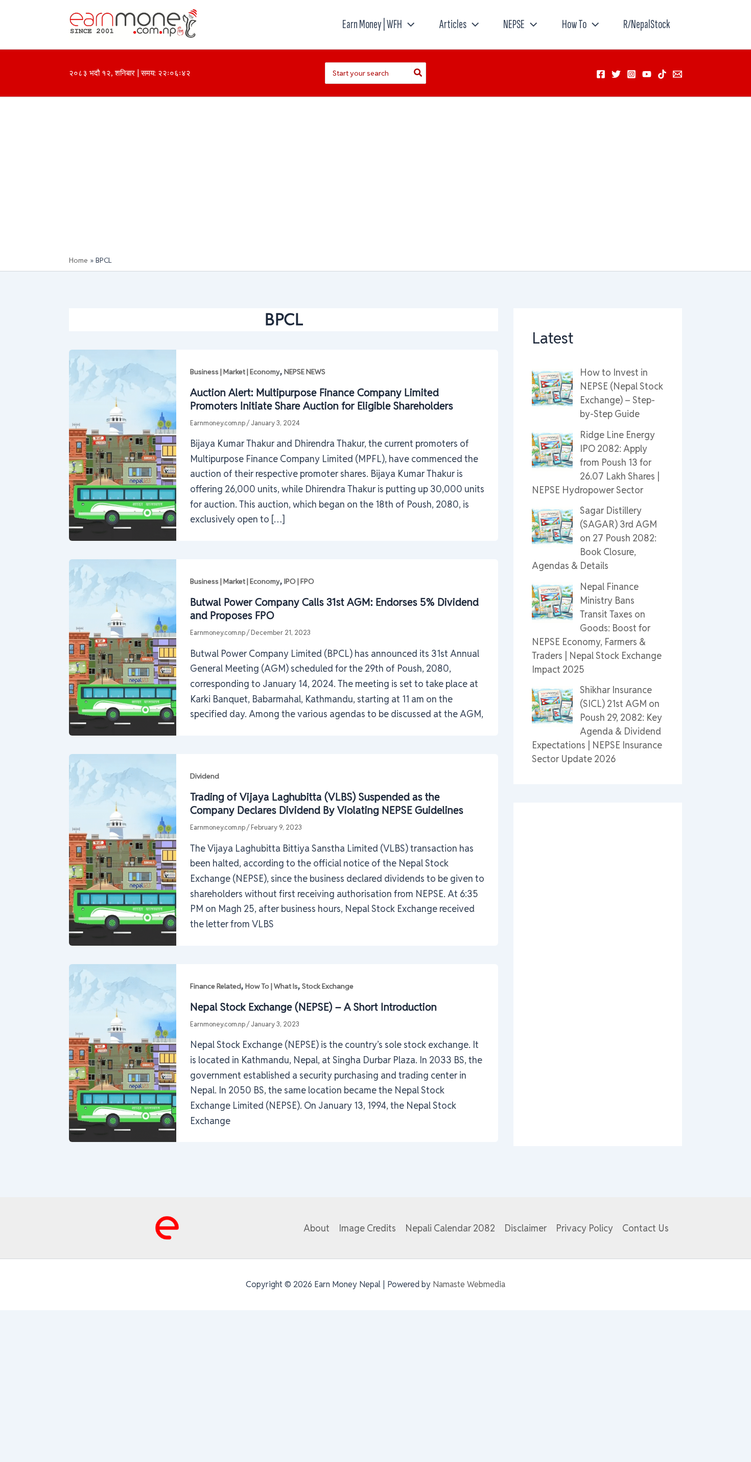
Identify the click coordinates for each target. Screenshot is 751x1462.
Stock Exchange (328, 986)
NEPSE (514, 24)
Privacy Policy (584, 1228)
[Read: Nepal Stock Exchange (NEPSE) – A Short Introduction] (122, 1052)
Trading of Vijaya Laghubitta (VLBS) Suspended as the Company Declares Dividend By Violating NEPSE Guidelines (326, 803)
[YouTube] (646, 74)
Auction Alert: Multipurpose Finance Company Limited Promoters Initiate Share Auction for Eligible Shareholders (321, 399)
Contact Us (645, 1228)
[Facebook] (600, 74)
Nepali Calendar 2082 (450, 1228)
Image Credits (367, 1228)
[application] (408, 24)
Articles (452, 24)
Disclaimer (525, 1228)
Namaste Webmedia (469, 1284)
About (316, 1228)
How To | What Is (271, 986)
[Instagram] (631, 74)
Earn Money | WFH (372, 24)
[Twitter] (616, 74)
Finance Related (215, 986)
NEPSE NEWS (304, 371)
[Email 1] (677, 74)
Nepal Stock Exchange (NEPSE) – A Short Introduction (313, 1007)
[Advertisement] (375, 178)
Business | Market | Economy (235, 371)
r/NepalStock (646, 24)
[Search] (418, 73)
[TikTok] (662, 74)
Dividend (204, 776)
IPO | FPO (299, 581)
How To (574, 24)
